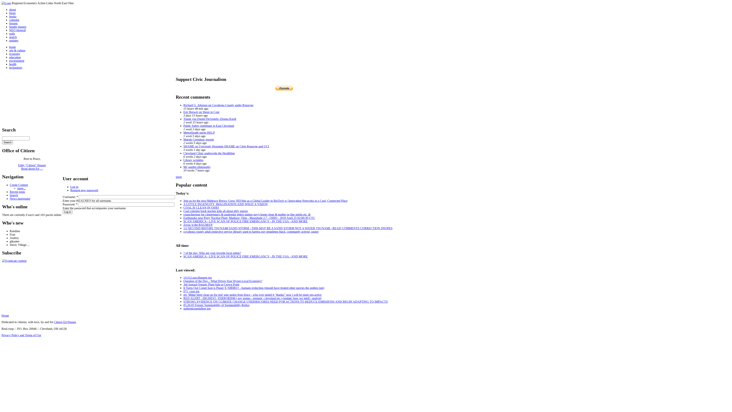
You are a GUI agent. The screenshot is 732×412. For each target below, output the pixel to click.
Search (14, 195)
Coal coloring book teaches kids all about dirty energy (215, 211)
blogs (12, 13)
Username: (70, 197)
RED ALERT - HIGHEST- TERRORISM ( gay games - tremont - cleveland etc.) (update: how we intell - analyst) (252, 298)
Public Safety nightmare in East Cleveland (208, 125)
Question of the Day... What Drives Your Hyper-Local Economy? (222, 281)
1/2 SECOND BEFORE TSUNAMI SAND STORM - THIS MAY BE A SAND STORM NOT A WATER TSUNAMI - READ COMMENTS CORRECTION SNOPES (287, 228)
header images (17, 26)
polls (12, 33)
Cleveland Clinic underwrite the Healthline (209, 153)
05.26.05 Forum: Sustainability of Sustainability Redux (216, 305)
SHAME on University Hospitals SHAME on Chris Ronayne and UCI (226, 146)
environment (16, 60)
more (179, 177)
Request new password (84, 190)
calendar (14, 20)
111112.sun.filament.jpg (197, 277)
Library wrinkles (193, 160)
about (12, 9)
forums (13, 23)
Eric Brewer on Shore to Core (201, 112)
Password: (70, 204)
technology (15, 67)
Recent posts (17, 191)
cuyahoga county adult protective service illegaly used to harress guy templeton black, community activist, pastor (251, 231)
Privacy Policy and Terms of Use (21, 335)
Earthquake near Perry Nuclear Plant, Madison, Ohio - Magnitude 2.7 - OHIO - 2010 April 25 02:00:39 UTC (249, 218)
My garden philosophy (197, 167)
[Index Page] (6, 3)
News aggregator (20, 198)
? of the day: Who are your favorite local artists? (212, 253)
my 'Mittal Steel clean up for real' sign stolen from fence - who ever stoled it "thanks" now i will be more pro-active (252, 294)
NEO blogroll (17, 30)
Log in (74, 186)
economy (14, 54)
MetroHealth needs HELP (199, 132)
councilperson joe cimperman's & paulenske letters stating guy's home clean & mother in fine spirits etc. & (247, 214)
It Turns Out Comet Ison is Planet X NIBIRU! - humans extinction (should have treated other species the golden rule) (253, 288)
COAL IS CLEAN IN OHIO (201, 207)
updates (13, 40)
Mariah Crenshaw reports (198, 139)
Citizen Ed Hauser (65, 322)
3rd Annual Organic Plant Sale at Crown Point (211, 284)
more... (21, 188)
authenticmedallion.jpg (197, 308)
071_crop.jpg (191, 291)
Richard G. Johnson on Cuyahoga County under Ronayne (218, 105)
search (13, 37)
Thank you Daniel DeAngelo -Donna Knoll (209, 119)
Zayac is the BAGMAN (198, 224)
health (12, 64)
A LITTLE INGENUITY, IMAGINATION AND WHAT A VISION (225, 204)
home (12, 47)
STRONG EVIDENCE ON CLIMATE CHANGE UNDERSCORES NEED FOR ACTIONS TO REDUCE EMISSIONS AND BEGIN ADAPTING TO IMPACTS (285, 301)
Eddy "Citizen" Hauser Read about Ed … (32, 167)
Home (5, 315)
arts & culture (17, 50)
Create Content (19, 185)
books (12, 16)
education (15, 57)
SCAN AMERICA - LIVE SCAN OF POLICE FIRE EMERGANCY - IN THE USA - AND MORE (245, 221)
